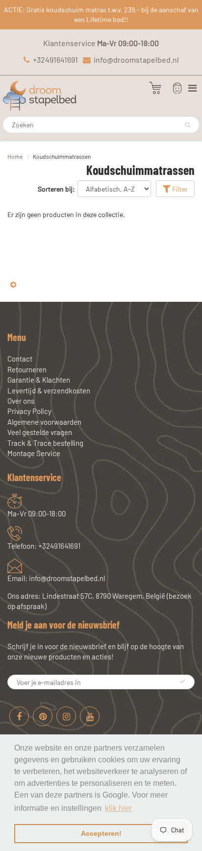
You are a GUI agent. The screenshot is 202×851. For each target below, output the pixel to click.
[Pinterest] (42, 716)
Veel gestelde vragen (39, 432)
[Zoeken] (187, 125)
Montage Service (33, 453)
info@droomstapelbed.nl (136, 59)
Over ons (20, 400)
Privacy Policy (29, 411)
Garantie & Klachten (38, 379)
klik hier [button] (118, 808)
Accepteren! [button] (101, 833)
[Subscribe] (182, 681)
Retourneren (27, 369)
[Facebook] (19, 716)
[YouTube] (90, 716)
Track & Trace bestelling (45, 442)
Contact (19, 358)
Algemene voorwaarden (44, 421)
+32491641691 (55, 59)
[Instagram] (66, 716)
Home (15, 156)
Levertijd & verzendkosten (48, 390)
